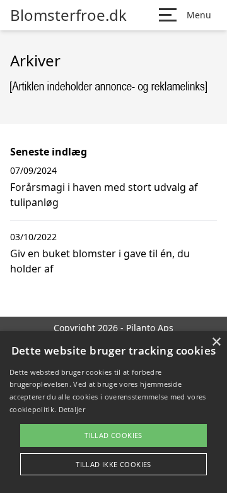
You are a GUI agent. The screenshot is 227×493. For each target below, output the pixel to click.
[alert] (113, 412)
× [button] (216, 342)
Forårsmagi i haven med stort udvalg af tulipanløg (104, 194)
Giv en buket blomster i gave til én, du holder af (100, 261)
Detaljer (72, 409)
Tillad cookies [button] (113, 435)
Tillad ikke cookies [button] (113, 464)
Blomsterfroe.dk (68, 15)
